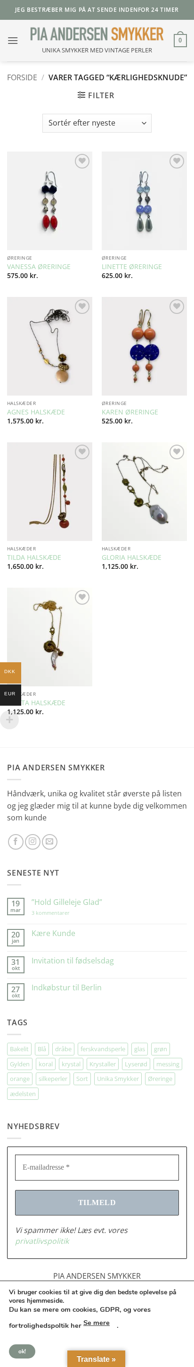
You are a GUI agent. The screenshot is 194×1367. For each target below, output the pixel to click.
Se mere (96, 1322)
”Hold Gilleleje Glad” (67, 902)
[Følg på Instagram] (32, 842)
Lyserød (136, 1064)
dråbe (63, 1049)
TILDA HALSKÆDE (34, 557)
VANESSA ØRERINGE (39, 266)
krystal (71, 1064)
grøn (160, 1049)
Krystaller (102, 1064)
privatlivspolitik (42, 1241)
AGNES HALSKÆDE (36, 412)
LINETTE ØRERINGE (132, 266)
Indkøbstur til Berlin (67, 987)
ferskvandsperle (103, 1049)
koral (46, 1064)
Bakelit (19, 1049)
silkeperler (53, 1078)
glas (139, 1049)
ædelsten (23, 1093)
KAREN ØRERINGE (130, 412)
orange (20, 1078)
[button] (12, 40)
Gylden (20, 1064)
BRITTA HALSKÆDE (36, 703)
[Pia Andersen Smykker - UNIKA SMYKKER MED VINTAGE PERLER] (97, 34)
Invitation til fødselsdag (73, 960)
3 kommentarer (60, 913)
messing (167, 1064)
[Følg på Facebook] (16, 842)
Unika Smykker (118, 1078)
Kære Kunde (53, 933)
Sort (82, 1078)
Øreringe (160, 1078)
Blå (42, 1049)
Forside (22, 77)
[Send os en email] (49, 842)
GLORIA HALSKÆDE (132, 557)
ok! (22, 1351)
